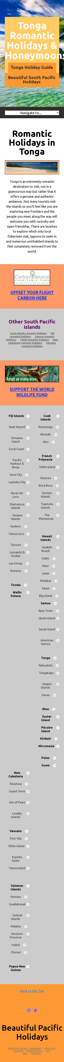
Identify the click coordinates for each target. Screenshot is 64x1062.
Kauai (47, 588)
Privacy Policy (34, 1051)
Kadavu (17, 526)
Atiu (47, 441)
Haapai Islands (47, 685)
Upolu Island (47, 619)
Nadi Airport (17, 428)
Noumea (17, 783)
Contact (36, 1053)
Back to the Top (32, 991)
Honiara (17, 896)
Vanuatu (17, 831)
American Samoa (47, 641)
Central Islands (17, 916)
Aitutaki (47, 434)
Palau (46, 757)
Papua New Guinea (17, 968)
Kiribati (47, 738)
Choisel (17, 952)
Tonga (47, 657)
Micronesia (47, 747)
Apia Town (46, 610)
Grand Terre (17, 793)
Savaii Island (47, 630)
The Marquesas (47, 518)
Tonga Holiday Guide (32, 67)
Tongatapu (47, 674)
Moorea (47, 478)
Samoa (47, 603)
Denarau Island (17, 439)
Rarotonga (46, 427)
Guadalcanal (17, 905)
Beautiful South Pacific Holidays (32, 79)
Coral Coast (17, 450)
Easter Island (47, 718)
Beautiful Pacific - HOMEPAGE (24, 1048)
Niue (47, 709)
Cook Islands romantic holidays (28, 333)
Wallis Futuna (17, 594)
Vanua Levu (17, 535)
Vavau (47, 695)
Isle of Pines (17, 804)
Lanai (47, 573)
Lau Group (17, 563)
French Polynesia (47, 457)
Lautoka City (17, 483)
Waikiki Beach (47, 549)
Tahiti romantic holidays (34, 339)
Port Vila (17, 838)
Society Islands (47, 494)
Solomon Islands (17, 887)
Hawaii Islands (47, 537)
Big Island (47, 595)
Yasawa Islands (17, 516)
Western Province (17, 935)
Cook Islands (47, 417)
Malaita (17, 926)
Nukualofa (47, 665)
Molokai (47, 580)
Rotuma (17, 570)
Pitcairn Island (47, 729)
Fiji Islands (17, 417)
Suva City (17, 474)
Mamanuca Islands (17, 505)
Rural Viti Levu (17, 494)
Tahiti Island (47, 468)
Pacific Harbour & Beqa (17, 463)
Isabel (17, 944)
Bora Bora (47, 485)
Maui (47, 565)
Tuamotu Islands (47, 505)
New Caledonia (17, 774)
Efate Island (17, 847)
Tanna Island (17, 869)
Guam (47, 765)
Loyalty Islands (17, 815)
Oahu (47, 558)
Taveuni (17, 544)
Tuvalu (17, 584)
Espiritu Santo (17, 858)
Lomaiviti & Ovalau (17, 554)
